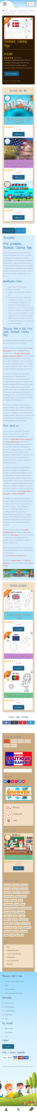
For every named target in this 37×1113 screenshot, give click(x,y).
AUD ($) (20, 741)
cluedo (20, 900)
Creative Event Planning (14, 954)
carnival (6, 900)
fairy (15, 916)
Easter (29, 908)
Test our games (10, 989)
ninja (5, 923)
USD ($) (6, 741)
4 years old (7, 885)
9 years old (24, 889)
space (15, 927)
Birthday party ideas (13, 950)
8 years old (16, 889)
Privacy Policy (9, 1007)
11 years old (16, 893)
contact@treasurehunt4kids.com (16, 555)
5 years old (16, 885)
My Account (6, 1109)
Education (10, 964)
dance (23, 904)
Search (18, 1109)
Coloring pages (22, 10)
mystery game (24, 920)
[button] (26, 20)
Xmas (17, 935)
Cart (6, 1036)
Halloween (7, 920)
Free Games (13, 10)
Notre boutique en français (14, 993)
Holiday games (11, 957)
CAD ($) (13, 741)
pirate (11, 923)
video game (23, 931)
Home (6, 10)
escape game (21, 912)
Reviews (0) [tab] (20, 231)
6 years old (24, 885)
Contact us (8, 1046)
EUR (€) (13, 745)
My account (9, 1028)
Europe (13, 13)
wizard (12, 935)
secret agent (7, 927)
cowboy (17, 904)
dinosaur (22, 908)
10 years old (7, 893)
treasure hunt (8, 931)
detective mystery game (11, 908)
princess (17, 923)
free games (21, 916)
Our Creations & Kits (13, 960)
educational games (9, 912)
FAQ (6, 1019)
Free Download (11, 74)
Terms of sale (9, 1003)
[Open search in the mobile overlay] (18, 770)
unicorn (16, 931)
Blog (8, 947)
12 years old (25, 893)
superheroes (27, 927)
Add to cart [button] (18, 134)
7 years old (7, 889)
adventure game (9, 897)
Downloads (8, 1032)
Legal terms (9, 1015)
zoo (22, 935)
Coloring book (8, 904)
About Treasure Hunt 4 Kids (14, 981)
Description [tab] (8, 231)
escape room (8, 916)
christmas (14, 900)
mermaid (15, 920)
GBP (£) (6, 745)
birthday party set (21, 897)
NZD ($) (27, 741)
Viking (6, 935)
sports (20, 927)
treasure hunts (14, 439)
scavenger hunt (25, 923)
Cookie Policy (9, 1011)
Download (18, 629)
